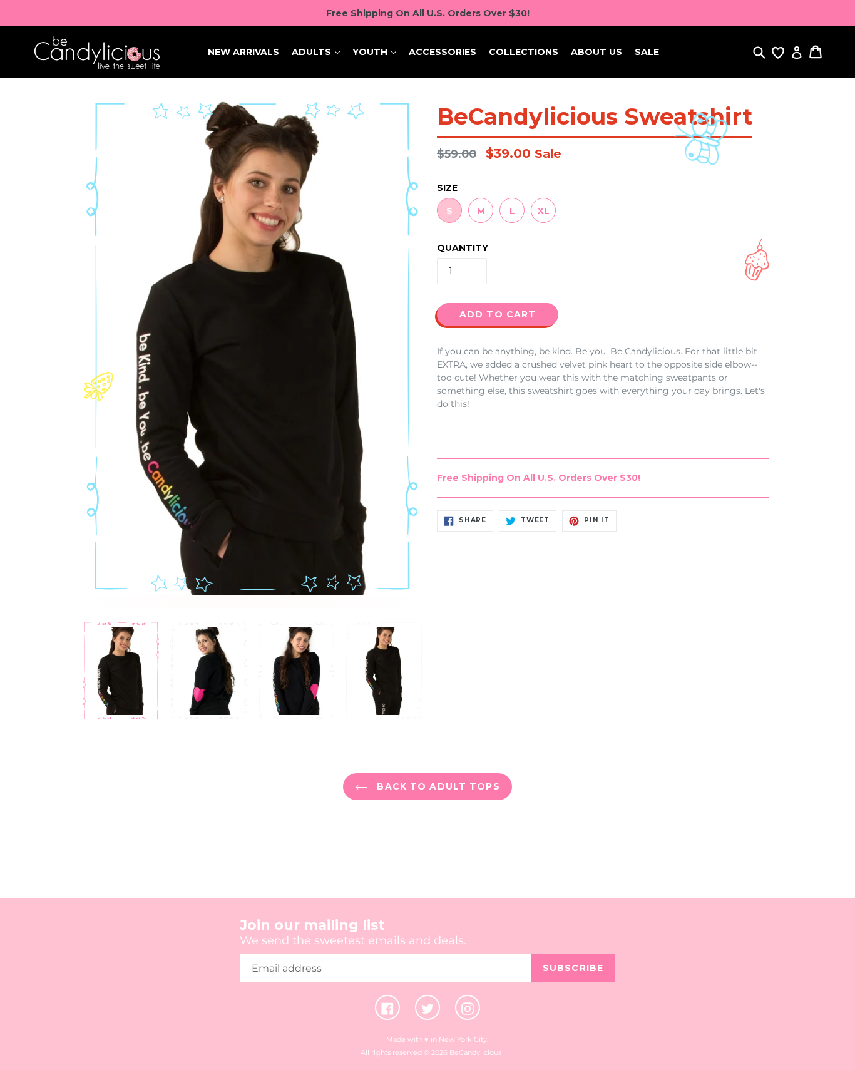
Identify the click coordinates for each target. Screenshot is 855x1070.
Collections (523, 52)
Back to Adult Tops (436, 786)
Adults (313, 52)
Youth (371, 52)
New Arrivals (243, 52)
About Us (596, 52)
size (447, 187)
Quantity (462, 248)
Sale (647, 52)
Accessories (442, 52)
